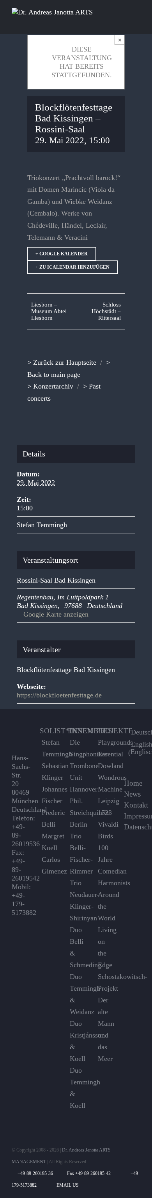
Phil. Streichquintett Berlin (77, 812)
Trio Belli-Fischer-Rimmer (77, 853)
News (132, 794)
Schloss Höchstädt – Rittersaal (106, 311)
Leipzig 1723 (105, 806)
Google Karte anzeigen (55, 614)
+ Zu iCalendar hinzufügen (72, 267)
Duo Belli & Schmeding (77, 947)
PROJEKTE (114, 731)
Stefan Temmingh (42, 525)
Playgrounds (105, 742)
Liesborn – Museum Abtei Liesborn (49, 311)
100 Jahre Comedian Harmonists (105, 865)
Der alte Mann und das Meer (105, 1029)
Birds (105, 836)
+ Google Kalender (61, 254)
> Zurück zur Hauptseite (61, 362)
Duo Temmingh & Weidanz (77, 994)
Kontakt (136, 805)
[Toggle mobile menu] (137, 22)
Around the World (105, 906)
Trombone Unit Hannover (77, 777)
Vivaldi (105, 824)
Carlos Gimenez (49, 865)
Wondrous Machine (105, 783)
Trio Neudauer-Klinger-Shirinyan (77, 900)
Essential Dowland (105, 760)
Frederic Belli (49, 818)
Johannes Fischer (49, 795)
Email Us (66, 1185)
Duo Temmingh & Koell (77, 1087)
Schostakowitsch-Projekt (105, 982)
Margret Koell (49, 842)
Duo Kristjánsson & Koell (77, 1041)
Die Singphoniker (77, 748)
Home (133, 783)
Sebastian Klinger (49, 771)
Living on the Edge (105, 947)
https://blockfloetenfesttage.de (59, 695)
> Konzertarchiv (50, 386)
